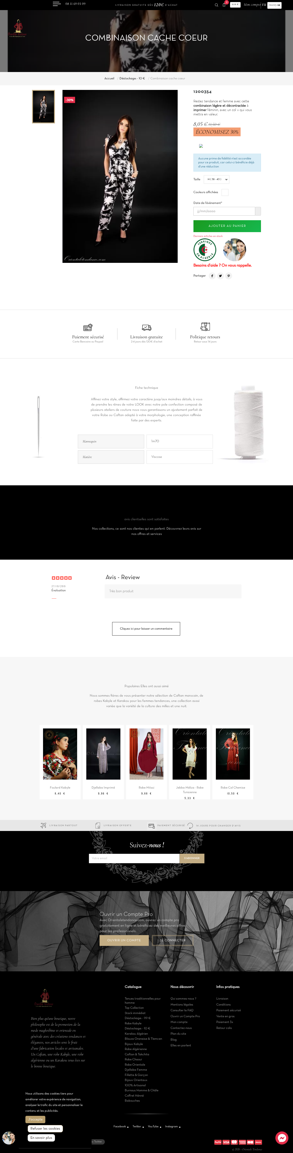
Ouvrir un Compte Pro (185, 1016)
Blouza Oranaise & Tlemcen (143, 1038)
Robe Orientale (135, 1064)
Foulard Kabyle (60, 787)
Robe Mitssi (146, 787)
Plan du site (178, 1033)
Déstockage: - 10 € (137, 1028)
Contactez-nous (181, 1028)
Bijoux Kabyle (134, 1044)
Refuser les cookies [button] (45, 1128)
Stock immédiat (135, 1013)
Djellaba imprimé (103, 787)
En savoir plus (41, 1137)
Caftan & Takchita (137, 1054)
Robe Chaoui (133, 1059)
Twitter (137, 1126)
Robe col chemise (233, 787)
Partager (212, 275)
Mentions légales (182, 1004)
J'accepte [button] (35, 1119)
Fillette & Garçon (136, 1075)
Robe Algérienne (136, 1049)
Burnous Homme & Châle (141, 1090)
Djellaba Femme (136, 1069)
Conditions (223, 1004)
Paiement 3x (224, 1022)
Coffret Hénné (134, 1095)
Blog (174, 1039)
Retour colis (224, 1028)
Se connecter (173, 940)
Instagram (171, 1126)
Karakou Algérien (136, 1033)
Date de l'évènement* (207, 202)
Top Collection (134, 1007)
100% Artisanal (135, 1085)
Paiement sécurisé (228, 1010)
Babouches (132, 1100)
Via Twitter (96, 1142)
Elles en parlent (181, 1045)
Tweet (220, 275)
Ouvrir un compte (124, 940)
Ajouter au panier (227, 226)
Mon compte (179, 1022)
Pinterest (228, 275)
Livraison (222, 998)
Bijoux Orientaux (136, 1080)
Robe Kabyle (133, 1023)
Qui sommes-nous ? (183, 998)
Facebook (120, 1126)
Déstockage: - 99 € (138, 1018)
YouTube (153, 1126)
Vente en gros (225, 1016)
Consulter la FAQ (182, 1010)
